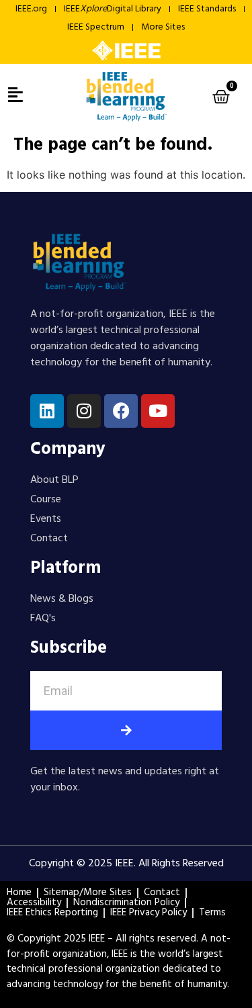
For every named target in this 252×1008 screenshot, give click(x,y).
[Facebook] (121, 411)
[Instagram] (84, 411)
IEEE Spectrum (95, 27)
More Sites (163, 27)
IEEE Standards (207, 9)
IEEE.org (31, 9)
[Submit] (126, 730)
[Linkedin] (47, 411)
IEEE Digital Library (112, 9)
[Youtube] (158, 411)
